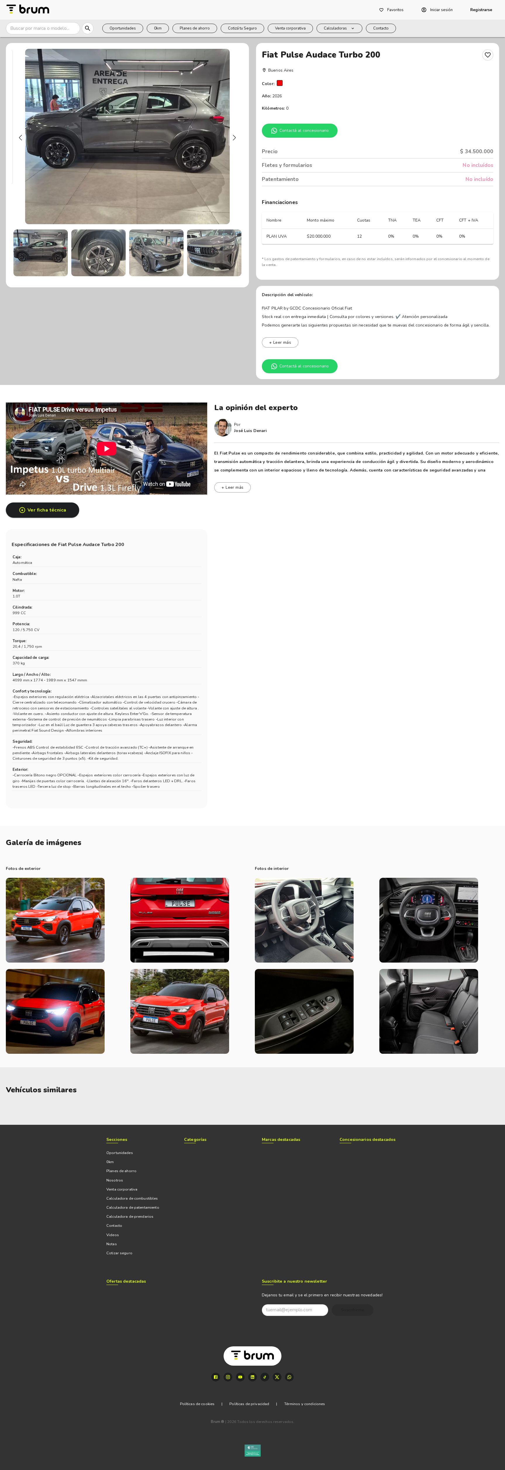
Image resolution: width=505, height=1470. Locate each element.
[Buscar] (88, 28)
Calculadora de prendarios (129, 1216)
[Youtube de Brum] (240, 1377)
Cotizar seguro (119, 1253)
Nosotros (114, 1180)
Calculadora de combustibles (132, 1198)
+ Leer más (280, 342)
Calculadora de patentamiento (132, 1207)
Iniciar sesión (441, 10)
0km (158, 28)
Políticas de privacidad (249, 1404)
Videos (112, 1235)
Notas (111, 1244)
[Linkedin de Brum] (252, 1377)
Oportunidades (123, 28)
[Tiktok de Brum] (264, 1377)
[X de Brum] (277, 1377)
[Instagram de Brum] (228, 1377)
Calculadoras (335, 28)
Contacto (381, 28)
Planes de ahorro (195, 28)
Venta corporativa (290, 28)
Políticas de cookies (197, 1404)
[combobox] (42, 28)
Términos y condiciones (304, 1404)
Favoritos (395, 10)
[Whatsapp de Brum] (289, 1377)
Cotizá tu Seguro (242, 28)
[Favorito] (487, 55)
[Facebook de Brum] (215, 1377)
